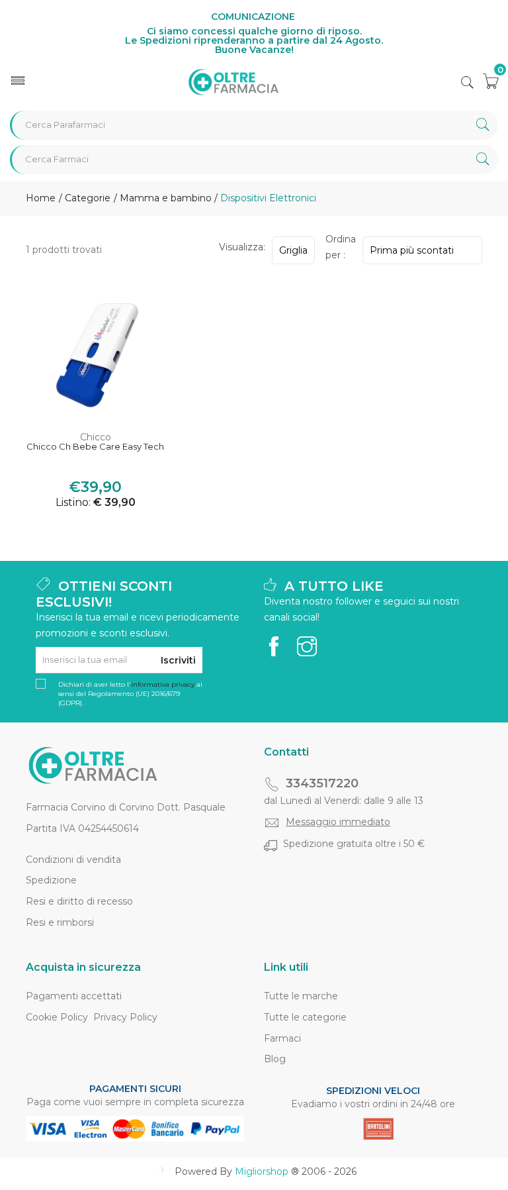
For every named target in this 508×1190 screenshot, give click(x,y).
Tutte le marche (301, 996)
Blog (275, 1059)
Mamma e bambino (166, 198)
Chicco (95, 437)
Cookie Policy (57, 1017)
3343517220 (322, 783)
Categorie (86, 198)
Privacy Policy (125, 1017)
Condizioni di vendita (73, 860)
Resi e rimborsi (60, 922)
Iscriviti (178, 660)
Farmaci (282, 1038)
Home (41, 198)
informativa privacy (162, 684)
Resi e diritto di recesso (79, 901)
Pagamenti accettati (74, 996)
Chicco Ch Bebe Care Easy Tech (95, 447)
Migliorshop (261, 1171)
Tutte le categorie (305, 1017)
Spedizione (51, 880)
